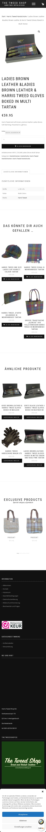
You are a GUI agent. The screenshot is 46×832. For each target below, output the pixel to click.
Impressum (6, 592)
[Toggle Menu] (33, 4)
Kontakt (5, 589)
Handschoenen (15, 156)
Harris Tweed (22, 198)
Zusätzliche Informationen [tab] (15, 172)
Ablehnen (23, 820)
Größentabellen (8, 643)
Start (3, 16)
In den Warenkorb (24, 146)
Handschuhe (24, 156)
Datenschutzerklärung (10, 599)
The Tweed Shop (14, 3)
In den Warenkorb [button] (12, 279)
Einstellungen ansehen (23, 827)
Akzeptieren (23, 814)
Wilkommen (7, 585)
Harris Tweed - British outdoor (14, 5)
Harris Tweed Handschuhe (17, 16)
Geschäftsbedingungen (10, 596)
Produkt (11, 537)
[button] (43, 791)
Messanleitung (8, 647)
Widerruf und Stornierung (11, 603)
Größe (3, 131)
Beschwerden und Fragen (11, 606)
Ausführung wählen (11, 417)
